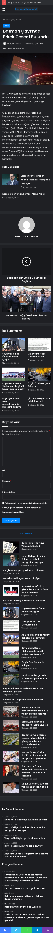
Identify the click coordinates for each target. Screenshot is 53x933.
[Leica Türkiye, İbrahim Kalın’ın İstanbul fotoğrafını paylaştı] (10, 179)
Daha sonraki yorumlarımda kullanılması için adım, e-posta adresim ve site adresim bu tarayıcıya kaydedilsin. (24, 507)
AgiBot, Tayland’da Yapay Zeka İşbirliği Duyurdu (35, 636)
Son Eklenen (26, 533)
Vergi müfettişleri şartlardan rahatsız (24, 2)
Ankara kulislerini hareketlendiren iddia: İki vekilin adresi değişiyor (34, 710)
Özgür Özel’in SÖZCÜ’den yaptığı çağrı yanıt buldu (35, 785)
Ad (4, 470)
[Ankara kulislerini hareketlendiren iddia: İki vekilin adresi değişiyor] (11, 711)
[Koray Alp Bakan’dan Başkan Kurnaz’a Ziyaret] (11, 725)
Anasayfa (9, 19)
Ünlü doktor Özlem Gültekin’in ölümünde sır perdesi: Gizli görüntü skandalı (34, 771)
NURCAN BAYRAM (14, 44)
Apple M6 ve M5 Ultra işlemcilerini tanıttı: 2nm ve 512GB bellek (34, 589)
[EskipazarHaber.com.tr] (26, 9)
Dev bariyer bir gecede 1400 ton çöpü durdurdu (34, 677)
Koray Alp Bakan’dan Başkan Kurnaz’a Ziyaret (34, 723)
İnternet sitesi (8, 492)
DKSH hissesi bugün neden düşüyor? (22, 578)
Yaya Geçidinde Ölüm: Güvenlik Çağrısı (10, 356)
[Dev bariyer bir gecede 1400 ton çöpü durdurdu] (11, 679)
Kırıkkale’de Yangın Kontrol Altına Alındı (23, 193)
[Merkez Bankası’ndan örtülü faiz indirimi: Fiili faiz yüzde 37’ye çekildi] (11, 756)
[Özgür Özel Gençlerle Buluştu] (39, 374)
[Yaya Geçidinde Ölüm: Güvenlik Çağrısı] (13, 344)
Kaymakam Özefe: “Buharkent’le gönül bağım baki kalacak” (13, 386)
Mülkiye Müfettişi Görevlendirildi (37, 355)
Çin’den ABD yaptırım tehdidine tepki (39, 400)
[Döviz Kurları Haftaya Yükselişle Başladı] (11, 547)
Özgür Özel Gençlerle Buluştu (39, 385)
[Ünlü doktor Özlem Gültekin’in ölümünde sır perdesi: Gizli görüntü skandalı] (11, 770)
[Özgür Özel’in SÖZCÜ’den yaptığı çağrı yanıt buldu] (11, 787)
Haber (18, 19)
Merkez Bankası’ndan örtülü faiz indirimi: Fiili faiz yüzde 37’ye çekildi (33, 755)
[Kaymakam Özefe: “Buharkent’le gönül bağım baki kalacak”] (13, 374)
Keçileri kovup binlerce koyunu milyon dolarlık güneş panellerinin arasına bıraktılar (33, 739)
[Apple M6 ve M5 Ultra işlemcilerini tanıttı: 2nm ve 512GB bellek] (11, 590)
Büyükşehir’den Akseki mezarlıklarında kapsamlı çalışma (11, 402)
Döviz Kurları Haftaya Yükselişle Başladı (32, 544)
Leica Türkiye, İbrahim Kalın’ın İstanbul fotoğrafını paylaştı (35, 179)
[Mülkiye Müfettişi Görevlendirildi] (39, 344)
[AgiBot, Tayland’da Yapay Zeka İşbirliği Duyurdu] (11, 638)
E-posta (6, 481)
